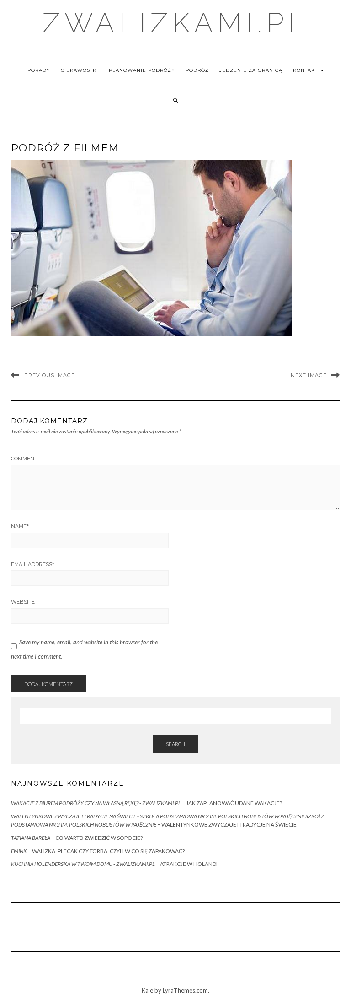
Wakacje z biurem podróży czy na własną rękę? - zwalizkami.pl (96, 803)
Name (20, 526)
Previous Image (49, 375)
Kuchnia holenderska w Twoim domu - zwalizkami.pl (83, 863)
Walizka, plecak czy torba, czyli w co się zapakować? (108, 851)
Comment (24, 458)
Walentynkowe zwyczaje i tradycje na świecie (229, 824)
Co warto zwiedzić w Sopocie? (99, 837)
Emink (19, 851)
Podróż (197, 70)
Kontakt (306, 70)
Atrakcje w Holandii (189, 863)
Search (175, 744)
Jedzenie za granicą (250, 70)
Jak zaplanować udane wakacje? (234, 803)
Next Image (309, 375)
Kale (147, 990)
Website (23, 602)
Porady (38, 70)
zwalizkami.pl (176, 23)
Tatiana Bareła (30, 837)
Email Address (32, 564)
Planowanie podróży (142, 70)
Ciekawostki (79, 70)
